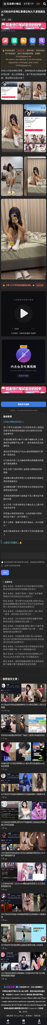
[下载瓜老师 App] (38, 4)
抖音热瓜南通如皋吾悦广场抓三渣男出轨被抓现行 (23, 735)
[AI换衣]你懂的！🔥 (12, 542)
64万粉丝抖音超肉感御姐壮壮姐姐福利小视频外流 (23, 794)
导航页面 (37, 1016)
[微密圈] (32, 41)
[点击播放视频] (23, 313)
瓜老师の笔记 (14, 3)
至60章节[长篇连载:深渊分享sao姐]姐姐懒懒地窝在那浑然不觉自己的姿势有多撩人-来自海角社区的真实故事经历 (23, 604)
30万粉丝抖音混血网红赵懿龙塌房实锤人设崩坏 (22, 945)
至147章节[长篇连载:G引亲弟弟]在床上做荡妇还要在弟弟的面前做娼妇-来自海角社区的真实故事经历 (23, 430)
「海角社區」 (21, 50)
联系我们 (29, 1016)
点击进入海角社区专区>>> (13, 422)
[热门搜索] (42, 41)
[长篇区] (14, 41)
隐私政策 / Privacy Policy (15, 1016)
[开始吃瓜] (23, 41)
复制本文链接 (23, 404)
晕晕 (9, 20)
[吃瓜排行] (5, 41)
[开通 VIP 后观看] (23, 361)
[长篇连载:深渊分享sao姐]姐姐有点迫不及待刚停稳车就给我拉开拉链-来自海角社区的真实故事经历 (23, 639)
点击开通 (39, 285)
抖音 (3, 20)
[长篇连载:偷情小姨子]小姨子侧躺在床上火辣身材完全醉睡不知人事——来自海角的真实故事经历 (23, 442)
